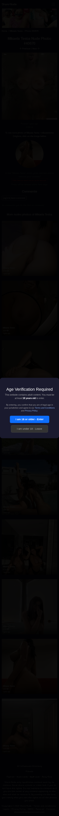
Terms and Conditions (45, 408)
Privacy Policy (31, 411)
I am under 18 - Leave (29, 428)
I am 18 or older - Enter (30, 419)
